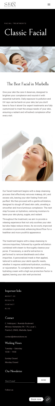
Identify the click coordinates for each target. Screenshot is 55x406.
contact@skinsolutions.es (16, 336)
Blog (7, 308)
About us (10, 296)
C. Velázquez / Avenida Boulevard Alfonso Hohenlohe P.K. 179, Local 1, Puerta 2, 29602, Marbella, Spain (20, 327)
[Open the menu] (49, 4)
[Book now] (47, 399)
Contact (10, 304)
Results (9, 300)
